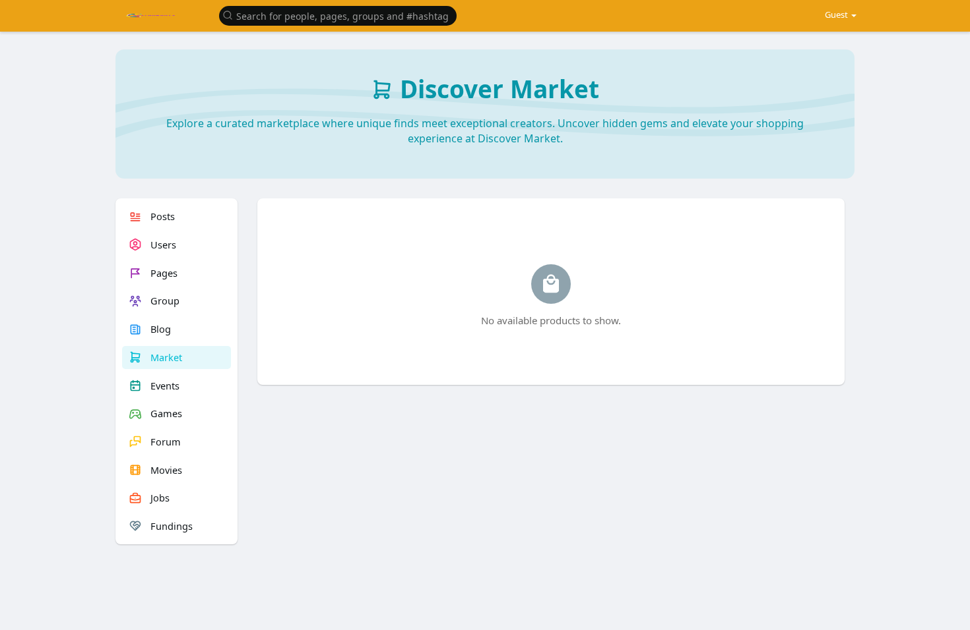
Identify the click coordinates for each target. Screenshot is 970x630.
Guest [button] (836, 14)
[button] (337, 15)
